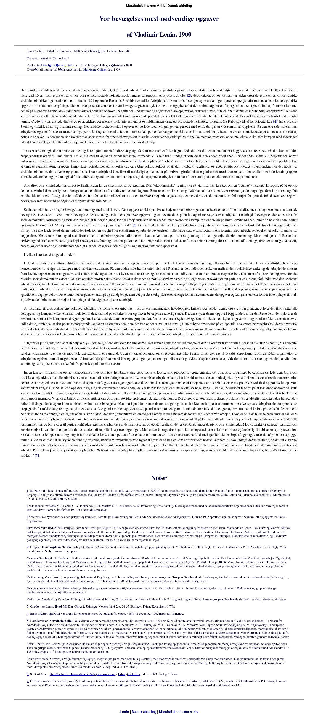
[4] (275, 121)
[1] (100, 51)
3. (28, 606)
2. (28, 547)
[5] (139, 161)
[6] (135, 225)
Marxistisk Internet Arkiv (178, 712)
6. (28, 674)
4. (28, 613)
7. (28, 681)
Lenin (124, 712)
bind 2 (70, 65)
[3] (43, 121)
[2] (189, 95)
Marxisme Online (94, 69)
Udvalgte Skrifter (129, 674)
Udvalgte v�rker (53, 65)
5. (28, 621)
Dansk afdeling (144, 712)
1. (28, 491)
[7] (37, 455)
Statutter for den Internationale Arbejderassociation (82, 674)
